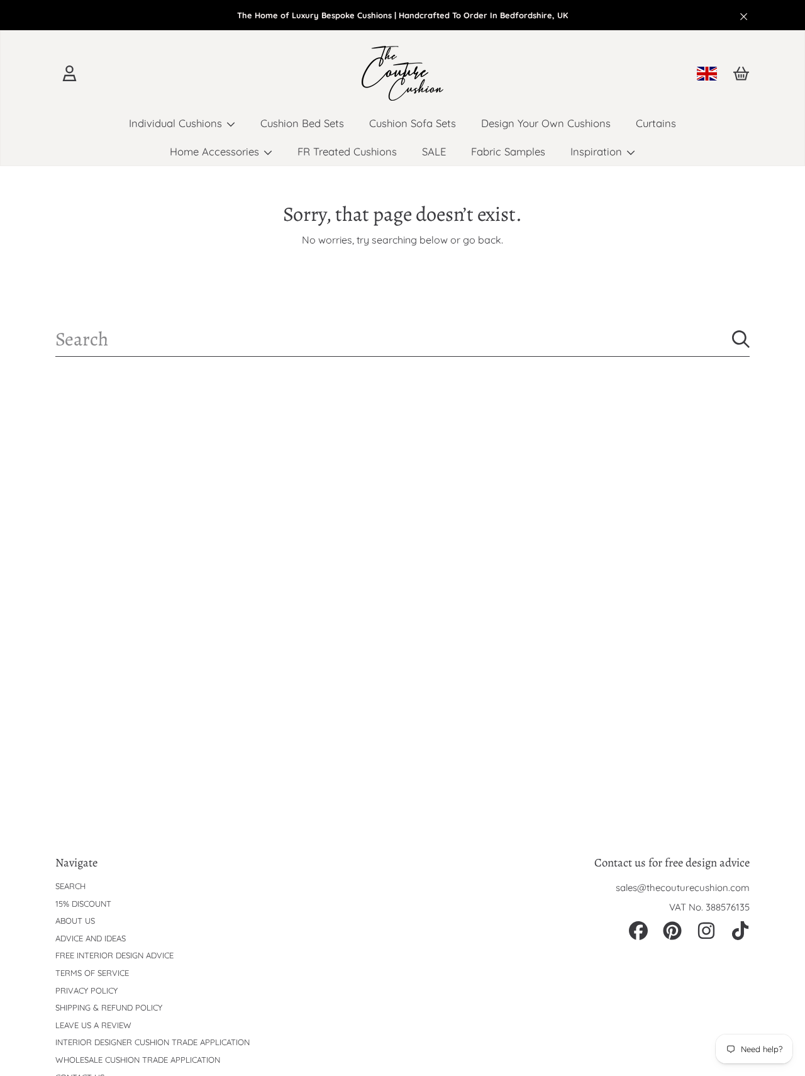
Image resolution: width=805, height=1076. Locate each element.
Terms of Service (92, 973)
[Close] (744, 16)
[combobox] (402, 339)
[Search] (741, 339)
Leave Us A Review (93, 1025)
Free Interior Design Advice (114, 955)
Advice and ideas (90, 938)
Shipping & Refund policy (108, 1007)
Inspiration (597, 151)
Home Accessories (216, 151)
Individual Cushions (177, 123)
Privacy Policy (86, 990)
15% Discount (83, 904)
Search (70, 886)
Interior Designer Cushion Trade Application (152, 1042)
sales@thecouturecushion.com (683, 888)
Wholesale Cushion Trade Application (137, 1060)
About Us (75, 921)
